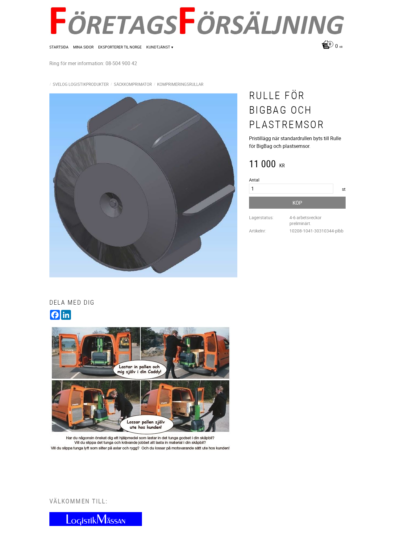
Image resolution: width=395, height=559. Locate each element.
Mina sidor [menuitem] (83, 46)
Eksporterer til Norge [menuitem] (120, 46)
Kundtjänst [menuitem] (158, 46)
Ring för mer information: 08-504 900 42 (93, 63)
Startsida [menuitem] (59, 46)
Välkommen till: (78, 501)
